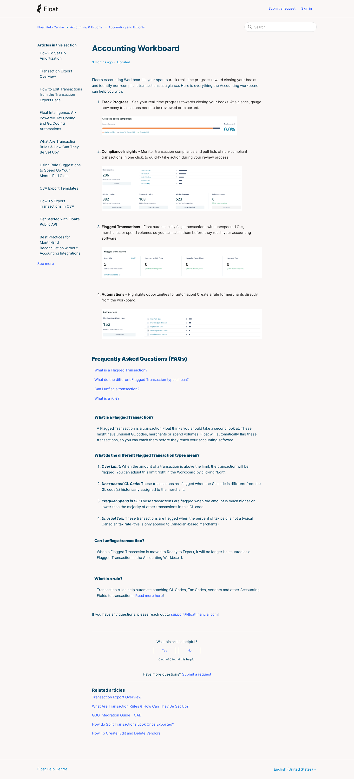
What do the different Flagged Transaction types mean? (141, 379)
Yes (164, 650)
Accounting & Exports (87, 27)
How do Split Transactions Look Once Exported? (133, 724)
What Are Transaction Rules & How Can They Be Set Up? (59, 146)
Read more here (149, 595)
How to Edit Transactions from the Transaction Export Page (61, 94)
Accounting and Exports (127, 27)
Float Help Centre (50, 27)
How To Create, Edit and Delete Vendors (126, 733)
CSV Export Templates (59, 188)
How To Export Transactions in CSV (57, 204)
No (189, 650)
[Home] (47, 8)
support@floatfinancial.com (194, 614)
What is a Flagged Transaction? (120, 370)
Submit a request (282, 8)
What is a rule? (106, 398)
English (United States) (294, 769)
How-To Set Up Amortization (53, 56)
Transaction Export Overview (56, 74)
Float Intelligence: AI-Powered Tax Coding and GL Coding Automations (58, 120)
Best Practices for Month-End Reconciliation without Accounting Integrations (60, 245)
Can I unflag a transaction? (116, 389)
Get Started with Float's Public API (60, 222)
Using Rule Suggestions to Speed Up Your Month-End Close (60, 170)
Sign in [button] (306, 8)
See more (45, 263)
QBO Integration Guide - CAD (117, 715)
